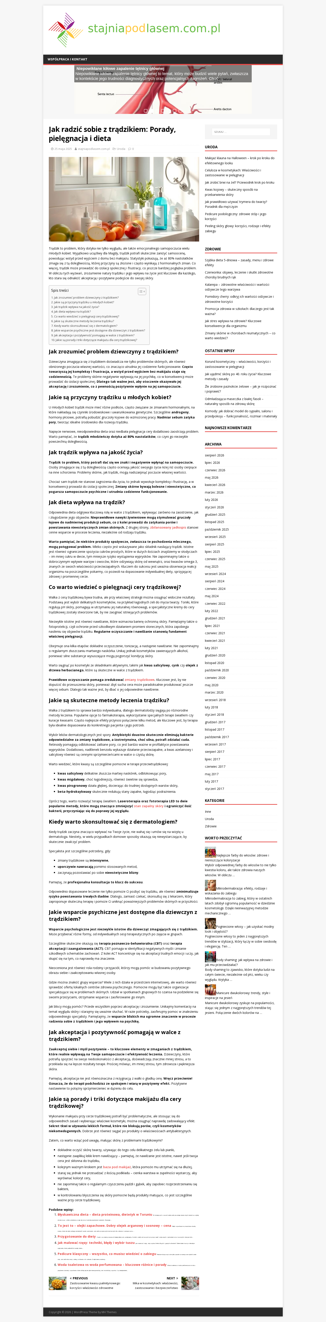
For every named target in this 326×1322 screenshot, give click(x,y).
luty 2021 (211, 648)
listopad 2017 (214, 729)
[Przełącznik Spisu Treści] (140, 291)
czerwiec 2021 (215, 633)
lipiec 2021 (212, 626)
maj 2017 (211, 774)
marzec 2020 (214, 692)
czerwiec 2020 (215, 678)
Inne (208, 811)
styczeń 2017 (214, 789)
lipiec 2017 (212, 759)
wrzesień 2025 (215, 537)
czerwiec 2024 (215, 589)
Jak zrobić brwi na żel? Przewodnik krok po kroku (239, 182)
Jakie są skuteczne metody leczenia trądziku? (84, 321)
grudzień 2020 (215, 655)
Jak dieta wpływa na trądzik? (72, 311)
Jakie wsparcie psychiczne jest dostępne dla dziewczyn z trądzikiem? (99, 330)
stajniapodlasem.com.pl (94, 149)
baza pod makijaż (117, 1167)
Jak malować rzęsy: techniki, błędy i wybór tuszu (96, 1243)
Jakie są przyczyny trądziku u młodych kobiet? (84, 302)
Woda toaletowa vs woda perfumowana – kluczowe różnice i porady (112, 1265)
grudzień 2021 (215, 618)
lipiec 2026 (212, 462)
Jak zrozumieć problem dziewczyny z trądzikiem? (86, 297)
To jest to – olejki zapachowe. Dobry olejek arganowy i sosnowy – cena (114, 1225)
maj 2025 (211, 566)
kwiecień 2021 (215, 640)
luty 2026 (211, 499)
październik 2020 (217, 670)
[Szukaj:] (241, 132)
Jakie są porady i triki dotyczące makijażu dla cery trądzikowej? (96, 340)
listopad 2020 (214, 663)
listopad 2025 (214, 522)
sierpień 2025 (214, 544)
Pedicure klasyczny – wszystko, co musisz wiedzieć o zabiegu (107, 1254)
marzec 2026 (214, 492)
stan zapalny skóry (149, 806)
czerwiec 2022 (215, 603)
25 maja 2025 (63, 149)
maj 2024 (211, 596)
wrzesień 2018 (215, 700)
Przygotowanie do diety (77, 1236)
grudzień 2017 (215, 722)
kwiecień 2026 (215, 485)
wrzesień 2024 (215, 574)
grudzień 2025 (215, 514)
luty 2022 (211, 611)
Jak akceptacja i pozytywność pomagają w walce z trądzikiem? (94, 335)
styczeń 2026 (214, 507)
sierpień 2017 (214, 751)
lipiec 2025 (212, 551)
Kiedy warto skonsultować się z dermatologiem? (85, 326)
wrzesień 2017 (215, 744)
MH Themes (109, 1312)
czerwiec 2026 (215, 470)
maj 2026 (211, 477)
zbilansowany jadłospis (168, 527)
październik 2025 (217, 529)
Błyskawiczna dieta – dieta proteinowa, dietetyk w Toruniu (105, 1214)
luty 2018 (211, 707)
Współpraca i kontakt (67, 59)
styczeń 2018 (214, 714)
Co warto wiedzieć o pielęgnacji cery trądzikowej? (86, 316)
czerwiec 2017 (215, 766)
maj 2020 (211, 685)
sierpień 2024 (214, 581)
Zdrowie (211, 826)
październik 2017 (217, 737)
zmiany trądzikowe (139, 680)
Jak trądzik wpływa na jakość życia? (76, 307)
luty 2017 (211, 781)
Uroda (121, 149)
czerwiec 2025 (215, 559)
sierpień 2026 (214, 455)
